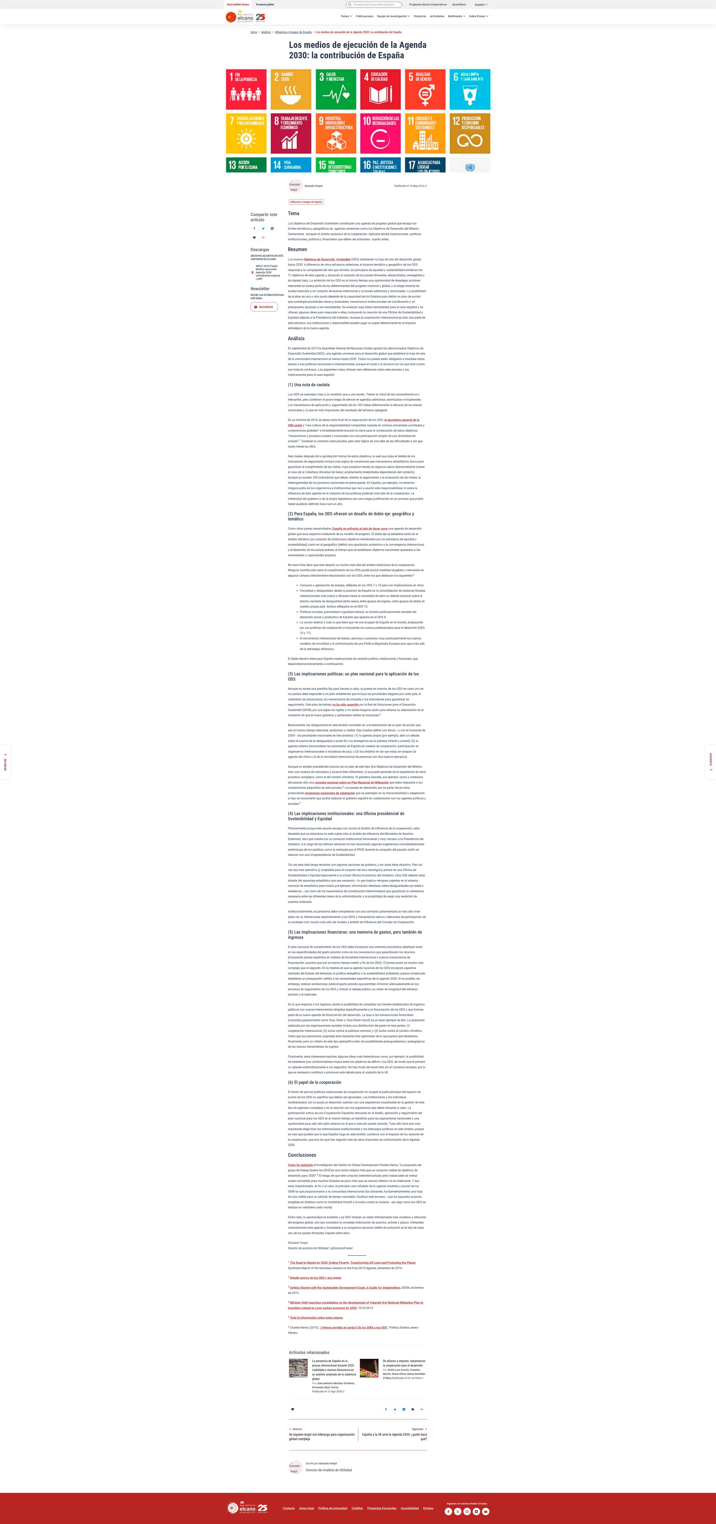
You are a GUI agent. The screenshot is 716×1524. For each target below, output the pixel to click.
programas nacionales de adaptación (330, 793)
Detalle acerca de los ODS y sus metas (315, 1278)
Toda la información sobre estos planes (316, 1317)
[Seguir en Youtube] (485, 1512)
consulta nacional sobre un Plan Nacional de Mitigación (352, 782)
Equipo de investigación (392, 16)
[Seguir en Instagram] (467, 1512)
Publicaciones (364, 16)
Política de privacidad (332, 1508)
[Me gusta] (292, 1409)
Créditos (357, 1508)
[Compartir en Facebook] (254, 228)
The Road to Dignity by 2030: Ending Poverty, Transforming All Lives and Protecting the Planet (352, 1263)
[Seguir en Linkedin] (476, 1512)
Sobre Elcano (477, 16)
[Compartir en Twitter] (263, 228)
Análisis (266, 32)
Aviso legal (306, 1508)
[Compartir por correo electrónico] (254, 237)
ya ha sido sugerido (345, 704)
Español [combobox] (479, 4)
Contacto (289, 1508)
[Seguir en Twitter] (457, 1512)
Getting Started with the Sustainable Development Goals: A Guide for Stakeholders (345, 1287)
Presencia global (265, 4)
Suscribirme (266, 307)
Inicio (254, 32)
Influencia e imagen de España (293, 32)
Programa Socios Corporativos (428, 4)
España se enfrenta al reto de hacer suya (359, 528)
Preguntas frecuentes (381, 1508)
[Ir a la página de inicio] (249, 15)
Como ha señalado (300, 1165)
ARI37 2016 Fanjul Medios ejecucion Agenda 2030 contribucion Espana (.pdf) (268, 272)
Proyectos (420, 16)
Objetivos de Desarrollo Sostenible (327, 259)
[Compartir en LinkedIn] (272, 228)
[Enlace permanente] (263, 237)
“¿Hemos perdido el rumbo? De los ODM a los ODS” (354, 1327)
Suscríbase (459, 4)
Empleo (428, 1508)
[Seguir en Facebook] (448, 1512)
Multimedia (455, 16)
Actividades (437, 16)
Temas (345, 16)
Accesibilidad (410, 1508)
